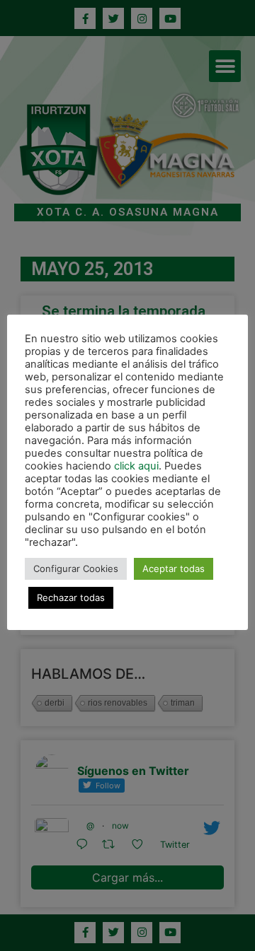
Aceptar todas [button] (173, 568)
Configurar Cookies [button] (75, 568)
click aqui (136, 466)
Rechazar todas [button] (71, 597)
